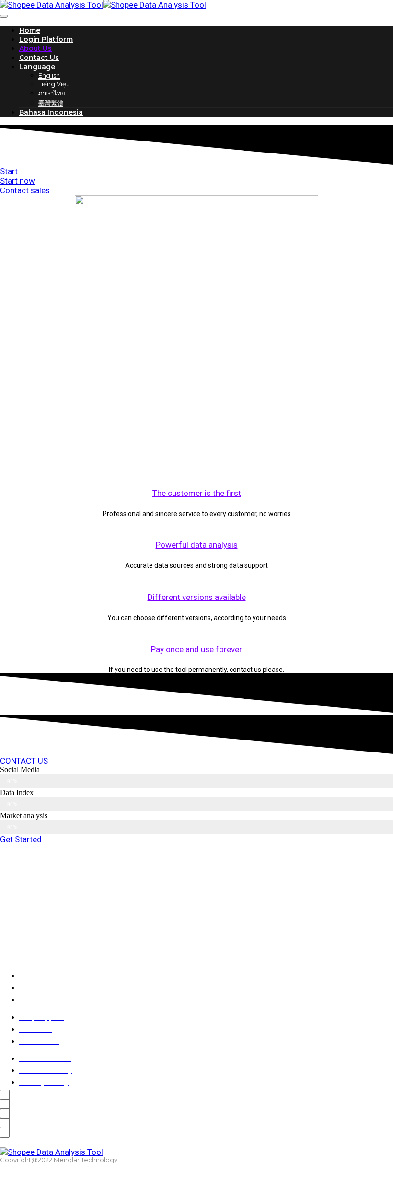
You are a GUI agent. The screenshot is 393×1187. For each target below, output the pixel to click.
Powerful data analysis (197, 545)
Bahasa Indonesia (51, 112)
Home (29, 30)
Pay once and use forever (196, 649)
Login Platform (46, 39)
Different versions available (197, 597)
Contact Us (39, 57)
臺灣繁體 (50, 102)
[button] (9, 171)
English (49, 75)
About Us (35, 48)
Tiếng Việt (53, 84)
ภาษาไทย (51, 93)
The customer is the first (196, 493)
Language (37, 66)
